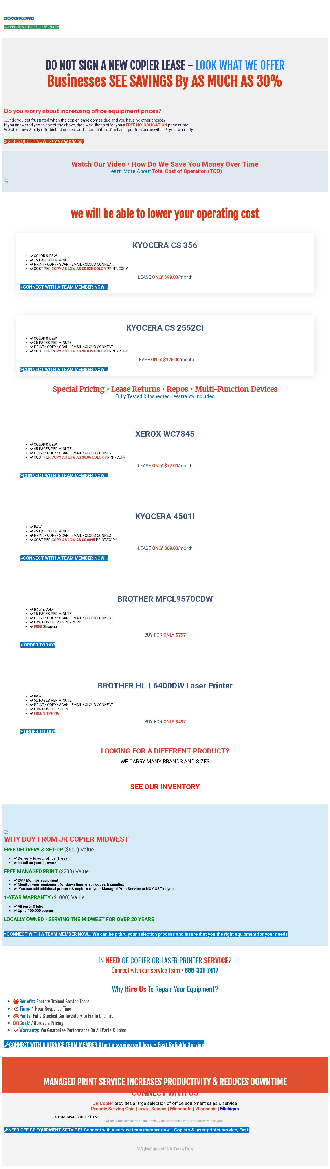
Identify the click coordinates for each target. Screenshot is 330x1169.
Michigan (229, 1108)
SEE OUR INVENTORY (165, 786)
